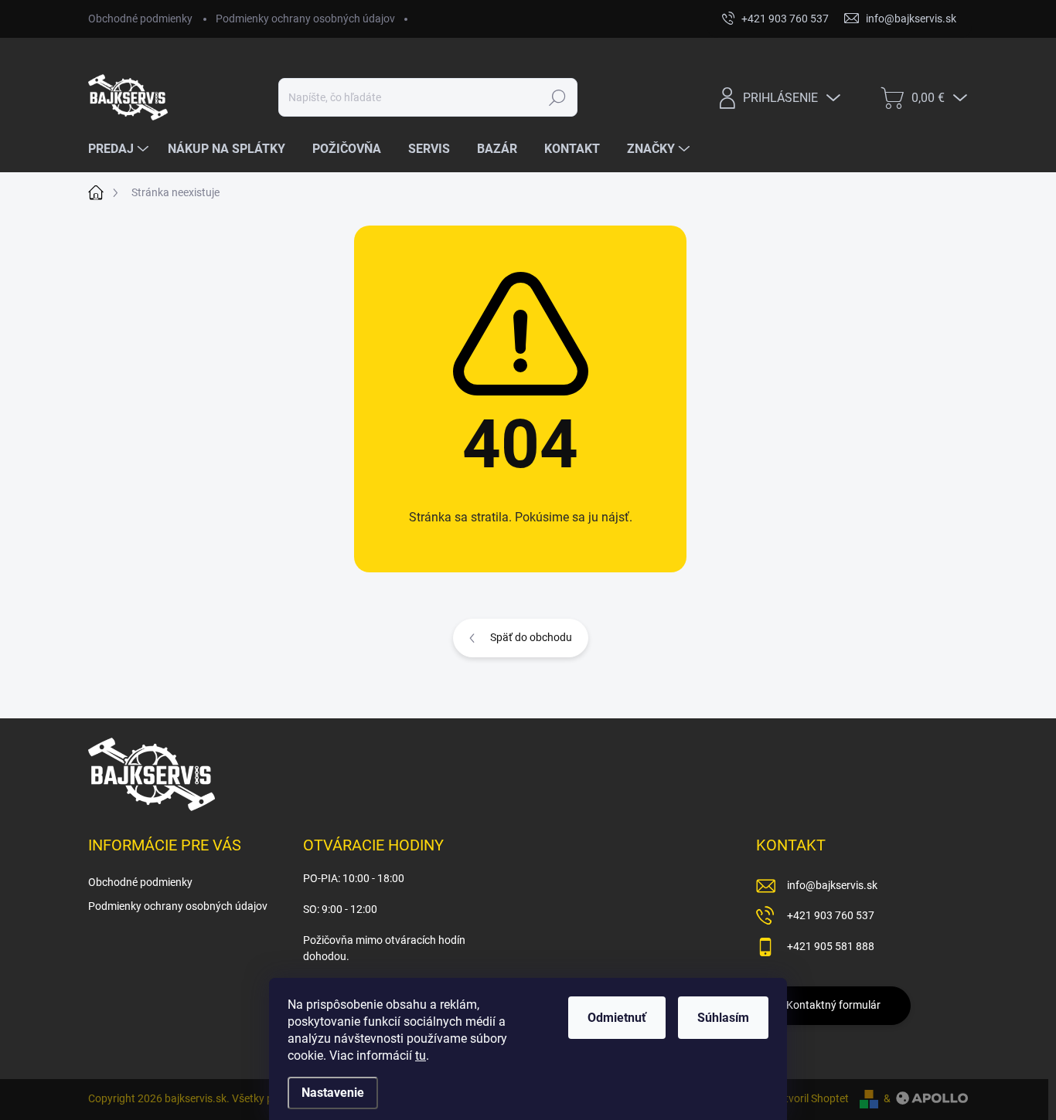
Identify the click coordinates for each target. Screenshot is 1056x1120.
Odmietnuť (617, 1017)
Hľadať (557, 97)
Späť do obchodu (531, 637)
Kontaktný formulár (833, 1005)
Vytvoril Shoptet (810, 1098)
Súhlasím (723, 1017)
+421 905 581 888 (830, 946)
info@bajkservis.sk (832, 885)
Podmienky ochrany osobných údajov (305, 18)
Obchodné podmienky (140, 18)
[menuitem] (120, 149)
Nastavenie (332, 1092)
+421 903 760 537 (830, 915)
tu (420, 1055)
